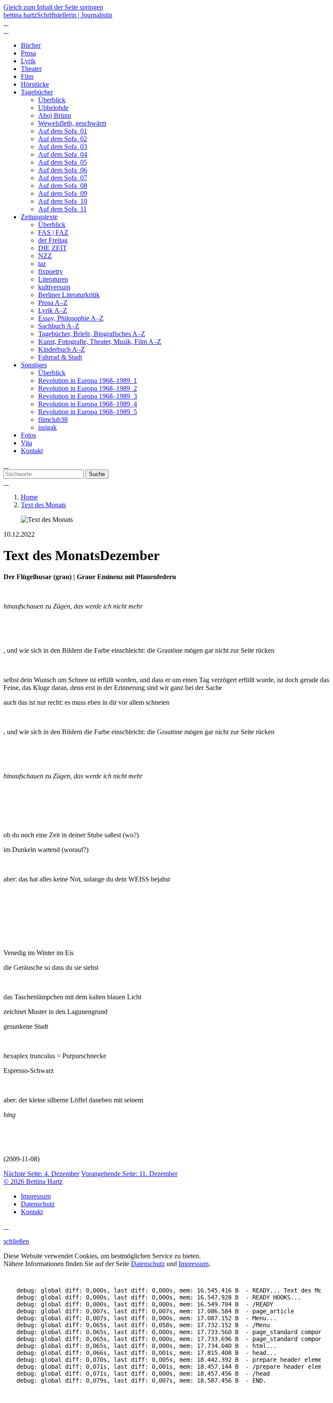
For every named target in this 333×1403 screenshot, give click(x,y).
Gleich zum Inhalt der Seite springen (53, 7)
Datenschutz (148, 1263)
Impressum (194, 1263)
